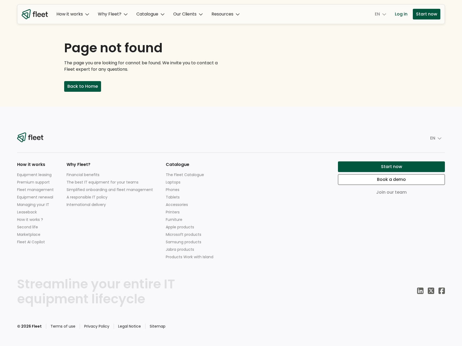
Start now (426, 14)
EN (377, 14)
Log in (401, 14)
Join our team (391, 192)
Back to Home (82, 86)
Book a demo (391, 179)
